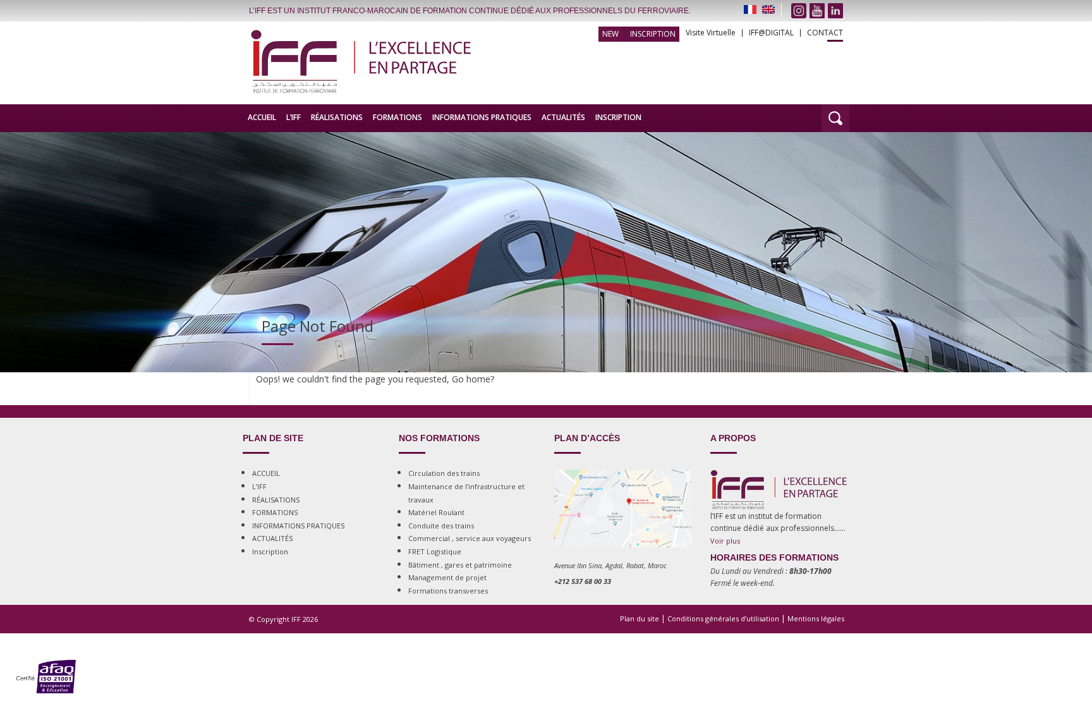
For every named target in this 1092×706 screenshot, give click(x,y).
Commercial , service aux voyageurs (469, 538)
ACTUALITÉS (563, 117)
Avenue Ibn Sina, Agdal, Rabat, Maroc (610, 565)
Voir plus (725, 540)
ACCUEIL (262, 117)
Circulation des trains (444, 473)
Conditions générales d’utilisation (723, 618)
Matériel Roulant (436, 512)
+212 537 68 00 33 (582, 581)
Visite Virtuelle (711, 33)
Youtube (817, 10)
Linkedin (835, 10)
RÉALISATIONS (337, 117)
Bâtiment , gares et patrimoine (460, 564)
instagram (798, 10)
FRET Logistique (434, 551)
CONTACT (825, 33)
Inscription (653, 33)
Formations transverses (448, 590)
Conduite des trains (441, 525)
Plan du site (639, 618)
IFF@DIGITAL (771, 33)
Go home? (473, 379)
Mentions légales (815, 618)
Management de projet (447, 577)
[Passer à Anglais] (768, 9)
